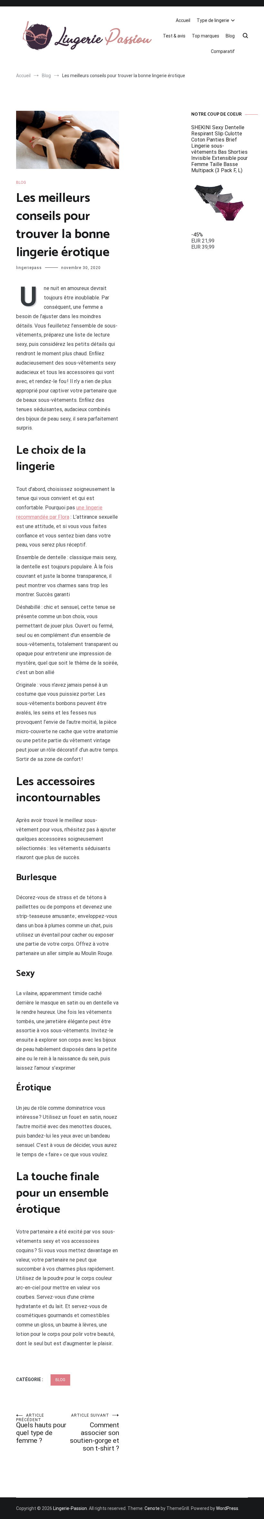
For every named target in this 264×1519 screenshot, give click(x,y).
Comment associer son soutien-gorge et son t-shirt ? (94, 1432)
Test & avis (174, 35)
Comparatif (223, 51)
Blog (230, 35)
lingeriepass (29, 267)
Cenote (152, 1508)
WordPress (227, 1508)
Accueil (183, 20)
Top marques (205, 35)
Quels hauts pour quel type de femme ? (41, 1428)
